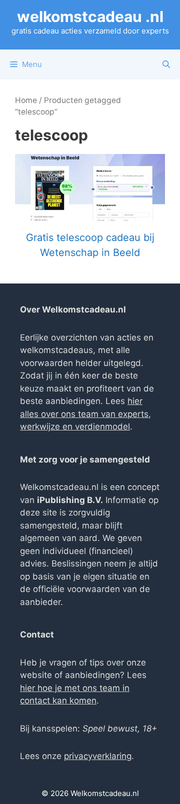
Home (26, 100)
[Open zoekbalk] (166, 65)
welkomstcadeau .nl (90, 17)
